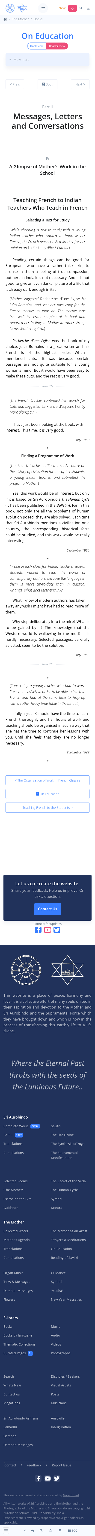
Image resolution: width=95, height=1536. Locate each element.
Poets (55, 1394)
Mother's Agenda (16, 1240)
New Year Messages (66, 1299)
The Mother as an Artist (69, 1231)
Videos (56, 1344)
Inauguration (61, 1427)
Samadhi (10, 1427)
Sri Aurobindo (15, 1117)
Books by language (17, 1335)
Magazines (11, 1403)
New (62, 8)
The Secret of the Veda (68, 1181)
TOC (74, 1531)
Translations (13, 1143)
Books (38, 19)
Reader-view (57, 46)
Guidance (10, 1207)
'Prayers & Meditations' (68, 1240)
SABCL (12, 1135)
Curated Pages (17, 1353)
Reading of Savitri (64, 1257)
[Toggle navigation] (43, 8)
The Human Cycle (64, 1190)
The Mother (20, 19)
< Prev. (15, 84)
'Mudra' (57, 1290)
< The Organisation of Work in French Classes (47, 780)
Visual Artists (61, 1385)
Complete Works (21, 1126)
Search (8, 1376)
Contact (10, 1465)
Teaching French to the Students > (48, 807)
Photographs (61, 1353)
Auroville (58, 1418)
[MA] (16, 8)
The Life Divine (62, 1135)
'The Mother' (13, 1190)
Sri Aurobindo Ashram (20, 1418)
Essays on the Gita (17, 1199)
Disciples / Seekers (65, 1376)
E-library (10, 1317)
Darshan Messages (18, 1290)
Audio (55, 1335)
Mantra (56, 1207)
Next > (80, 84)
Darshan (10, 1436)
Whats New (12, 1385)
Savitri (56, 1126)
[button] (47, 59)
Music (55, 1326)
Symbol (56, 1199)
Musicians (59, 1403)
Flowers (9, 1299)
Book (49, 84)
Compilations (13, 1152)
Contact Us (47, 908)
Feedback (34, 1465)
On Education (49, 794)
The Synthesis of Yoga (68, 1143)
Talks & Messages (16, 1281)
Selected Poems (15, 1181)
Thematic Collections (19, 1344)
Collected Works (15, 1231)
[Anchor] (7, 101)
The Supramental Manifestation (64, 1155)
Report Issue (61, 1465)
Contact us (11, 1394)
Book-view (36, 46)
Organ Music (13, 1273)
